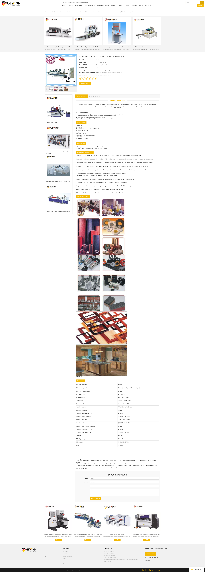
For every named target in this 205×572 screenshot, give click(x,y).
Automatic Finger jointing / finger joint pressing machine (58, 211)
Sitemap (148, 560)
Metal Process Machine (103, 5)
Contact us (148, 5)
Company (70, 5)
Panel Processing (88, 5)
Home (63, 5)
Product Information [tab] (81, 96)
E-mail (86, 486)
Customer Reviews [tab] (94, 96)
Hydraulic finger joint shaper (52, 122)
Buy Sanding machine (70, 11)
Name (86, 478)
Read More (58, 539)
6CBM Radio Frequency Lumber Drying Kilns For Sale (58, 181)
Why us (113, 5)
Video (120, 5)
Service (127, 5)
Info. (140, 5)
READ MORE (150, 554)
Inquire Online (84, 83)
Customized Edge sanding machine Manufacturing (91, 11)
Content (85, 490)
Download (134, 5)
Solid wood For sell (56, 11)
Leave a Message (95, 498)
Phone (86, 482)
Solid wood (78, 5)
